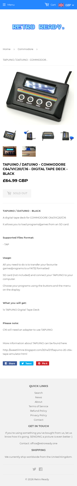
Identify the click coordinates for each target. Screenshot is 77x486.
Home (6, 49)
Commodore (25, 49)
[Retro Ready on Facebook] (41, 469)
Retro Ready (41, 479)
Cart (53, 4)
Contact (38, 419)
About (38, 401)
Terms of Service (38, 406)
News (38, 397)
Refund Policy (38, 410)
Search (38, 392)
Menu (11, 4)
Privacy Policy (38, 415)
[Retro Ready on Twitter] (34, 469)
